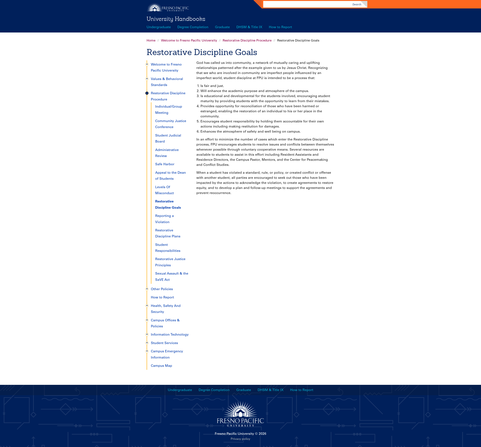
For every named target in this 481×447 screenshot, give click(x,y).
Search (356, 4)
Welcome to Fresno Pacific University (189, 40)
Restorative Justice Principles (170, 262)
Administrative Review (167, 153)
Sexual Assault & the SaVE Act (171, 276)
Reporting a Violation (164, 219)
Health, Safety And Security (166, 309)
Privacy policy (240, 439)
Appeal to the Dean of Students (170, 176)
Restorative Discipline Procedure (247, 40)
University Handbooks (176, 18)
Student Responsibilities (167, 248)
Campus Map (161, 366)
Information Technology (170, 334)
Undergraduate (159, 27)
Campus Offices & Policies (165, 323)
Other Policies (162, 289)
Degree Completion (192, 27)
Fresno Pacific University (234, 434)
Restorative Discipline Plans (167, 233)
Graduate (222, 27)
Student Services (164, 343)
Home (151, 40)
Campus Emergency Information (167, 354)
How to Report (280, 27)
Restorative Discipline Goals (168, 204)
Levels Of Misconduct (164, 190)
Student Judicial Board (168, 138)
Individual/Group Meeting (168, 109)
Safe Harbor (164, 164)
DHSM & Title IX (249, 27)
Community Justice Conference (170, 124)
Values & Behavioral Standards (167, 82)
